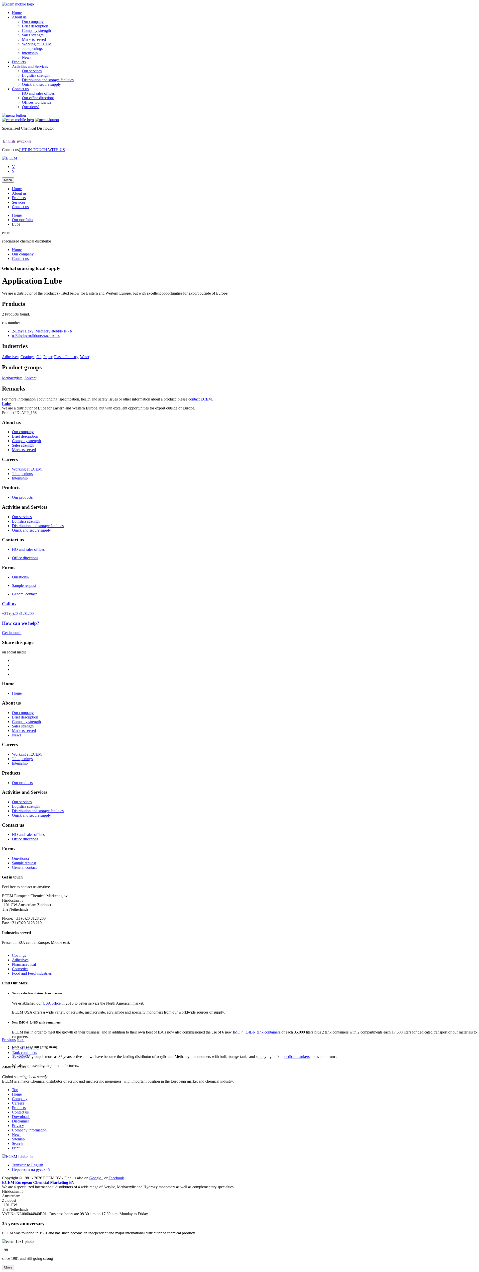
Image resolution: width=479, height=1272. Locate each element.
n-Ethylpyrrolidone (36, 335)
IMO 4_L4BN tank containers (256, 1032)
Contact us (20, 89)
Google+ (96, 1178)
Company (19, 1099)
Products (19, 62)
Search (17, 1143)
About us (19, 17)
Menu (8, 180)
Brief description (35, 26)
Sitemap (18, 1139)
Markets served (34, 39)
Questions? (30, 107)
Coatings (27, 357)
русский (23, 141)
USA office (52, 1003)
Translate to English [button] (27, 1165)
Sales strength (33, 35)
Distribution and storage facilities (48, 80)
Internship (30, 53)
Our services (32, 71)
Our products (22, 497)
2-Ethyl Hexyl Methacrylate (42, 331)
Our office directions (38, 98)
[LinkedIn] (17, 1156)
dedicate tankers (297, 1056)
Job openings (32, 48)
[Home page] (18, 4)
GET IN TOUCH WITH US (42, 150)
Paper (47, 357)
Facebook (116, 1178)
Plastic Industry (66, 357)
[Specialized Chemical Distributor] (9, 158)
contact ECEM (200, 399)
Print (15, 1148)
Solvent (30, 378)
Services (18, 202)
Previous (9, 1039)
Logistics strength (36, 75)
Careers (18, 1103)
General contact (24, 594)
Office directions (25, 558)
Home (17, 12)
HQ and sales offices (38, 93)
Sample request (24, 585)
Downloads (21, 1116)
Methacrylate (12, 378)
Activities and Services (30, 66)
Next (20, 1039)
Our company (33, 21)
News (26, 57)
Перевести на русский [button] (31, 1169)
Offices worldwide (36, 102)
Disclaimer (20, 1121)
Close (8, 1267)
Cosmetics (20, 969)
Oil (38, 357)
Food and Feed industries (32, 973)
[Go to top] (14, 115)
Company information (29, 1130)
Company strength (36, 30)
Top (15, 1090)
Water (84, 357)
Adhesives (10, 357)
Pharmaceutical (24, 964)
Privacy (18, 1125)
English (9, 141)
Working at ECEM (37, 44)
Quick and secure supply (41, 84)
